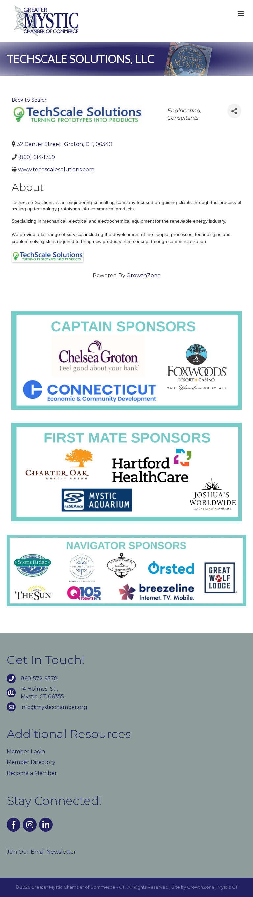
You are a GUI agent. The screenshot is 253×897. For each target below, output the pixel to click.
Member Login (26, 751)
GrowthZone (143, 275)
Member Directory (31, 762)
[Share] (234, 111)
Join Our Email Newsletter (41, 852)
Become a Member (32, 773)
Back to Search (30, 100)
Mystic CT (227, 887)
